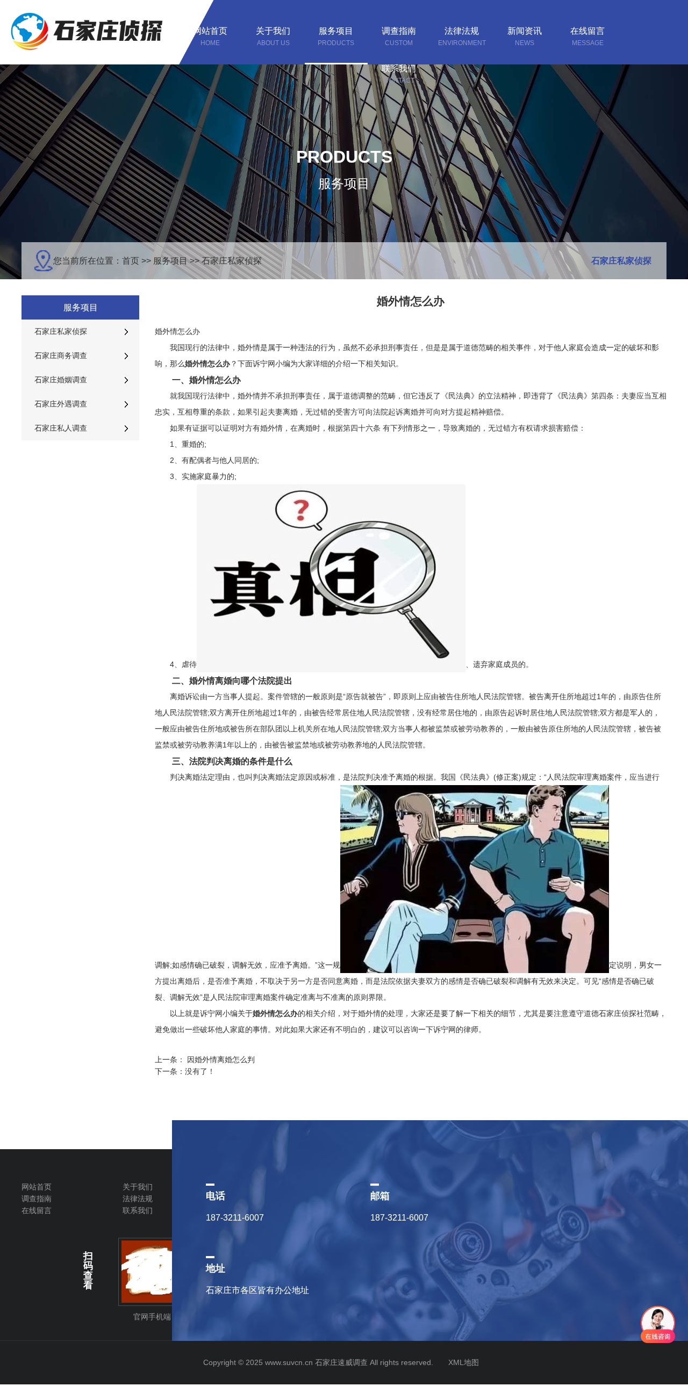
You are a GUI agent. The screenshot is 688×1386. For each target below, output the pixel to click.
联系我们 (138, 1210)
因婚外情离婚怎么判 (221, 1059)
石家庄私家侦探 (232, 260)
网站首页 (37, 1186)
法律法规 (138, 1198)
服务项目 (170, 260)
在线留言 (37, 1210)
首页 (130, 260)
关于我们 (138, 1186)
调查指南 (37, 1198)
